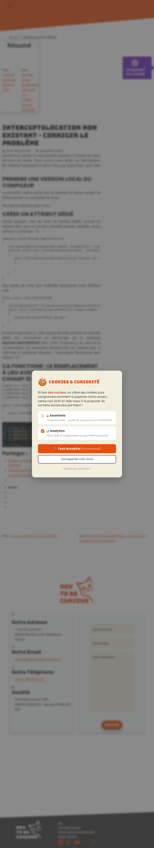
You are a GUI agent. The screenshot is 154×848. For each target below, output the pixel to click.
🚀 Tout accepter (77, 448)
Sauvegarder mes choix (77, 459)
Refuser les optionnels (77, 468)
